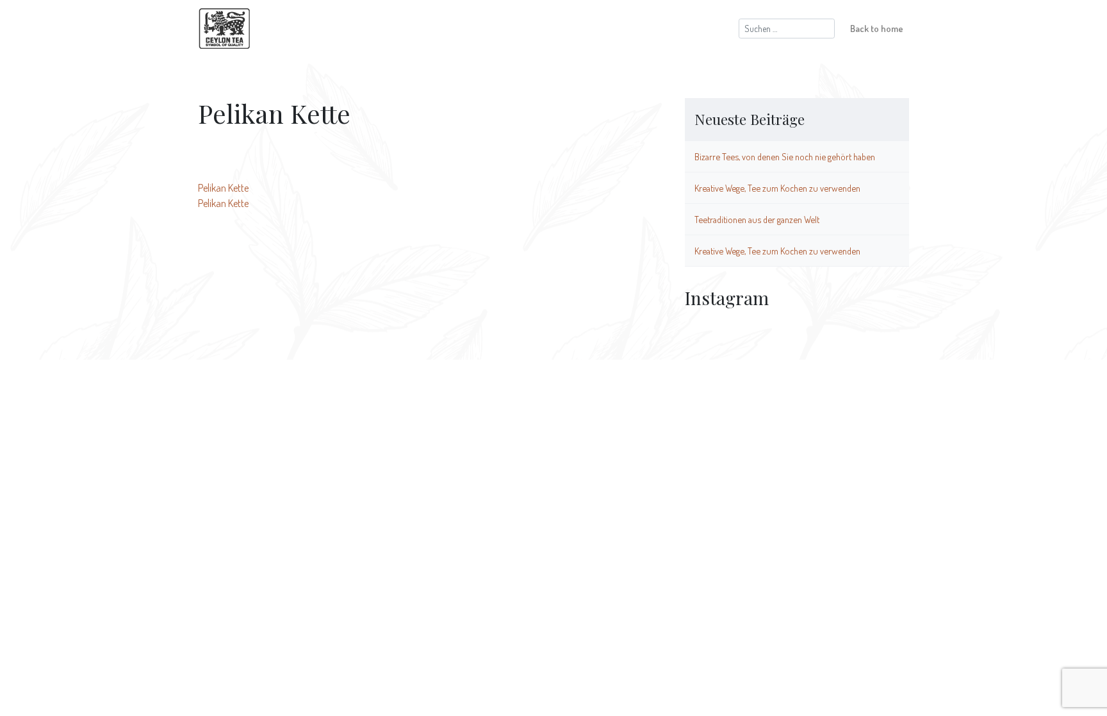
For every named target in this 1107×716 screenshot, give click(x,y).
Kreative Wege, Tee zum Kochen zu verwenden (777, 188)
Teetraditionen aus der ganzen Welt (756, 219)
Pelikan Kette (223, 187)
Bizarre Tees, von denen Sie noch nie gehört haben (784, 156)
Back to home (876, 28)
